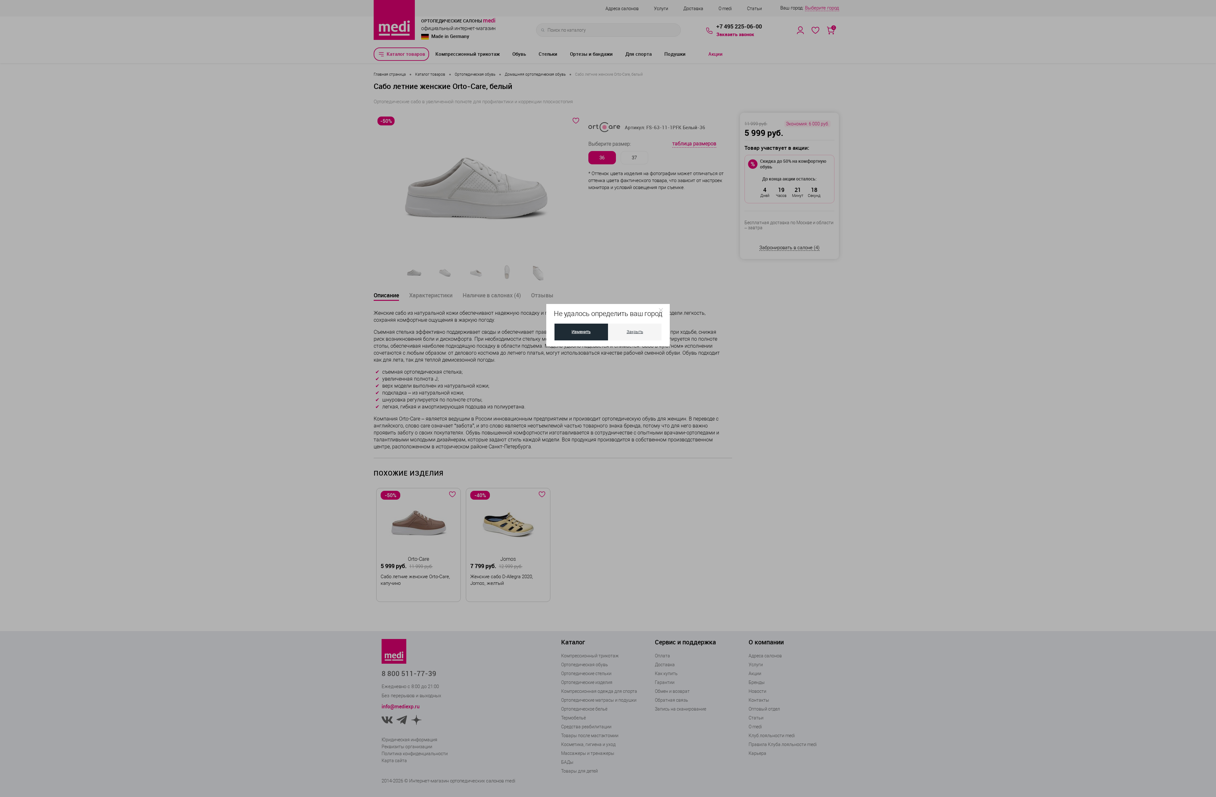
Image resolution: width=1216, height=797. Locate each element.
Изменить (581, 331)
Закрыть (635, 331)
